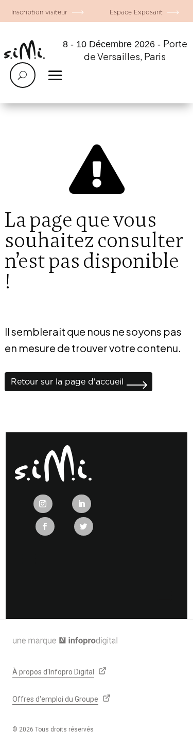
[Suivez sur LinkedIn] (81, 504)
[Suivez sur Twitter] (83, 526)
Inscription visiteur (39, 12)
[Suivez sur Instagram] (42, 504)
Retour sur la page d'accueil (67, 382)
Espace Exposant (136, 12)
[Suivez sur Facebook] (45, 526)
